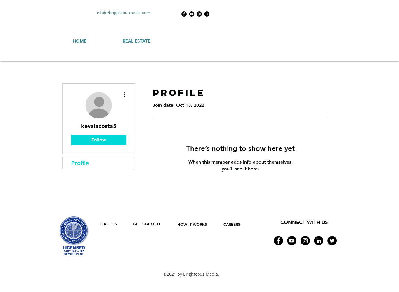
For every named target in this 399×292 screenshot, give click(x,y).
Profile (80, 163)
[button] (192, 224)
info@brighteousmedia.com (123, 12)
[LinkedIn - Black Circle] (206, 14)
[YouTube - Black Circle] (191, 14)
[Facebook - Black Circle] (184, 14)
